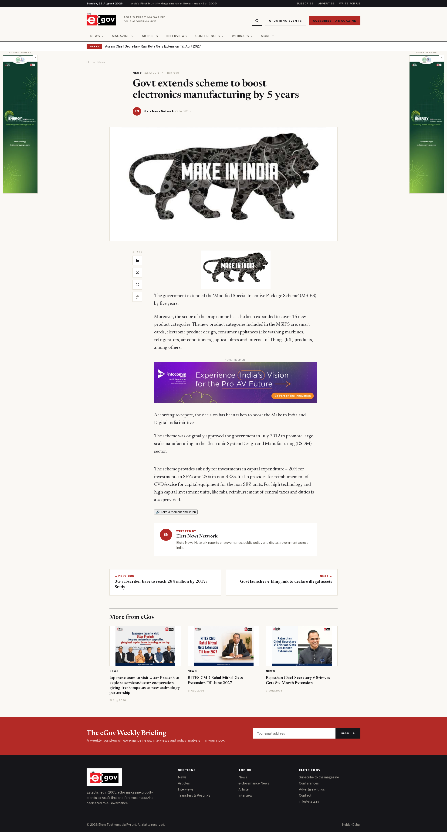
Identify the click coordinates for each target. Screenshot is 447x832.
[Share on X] (137, 272)
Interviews (176, 36)
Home (91, 62)
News (95, 36)
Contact (305, 795)
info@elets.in (309, 801)
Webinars (240, 36)
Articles (150, 36)
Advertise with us (312, 789)
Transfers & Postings (194, 795)
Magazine (121, 36)
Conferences (207, 36)
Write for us (349, 3)
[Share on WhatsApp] (137, 285)
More (266, 36)
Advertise (326, 3)
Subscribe (305, 3)
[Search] (257, 21)
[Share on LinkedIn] (137, 260)
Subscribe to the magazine (319, 777)
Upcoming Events (285, 20)
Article (243, 789)
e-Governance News (253, 783)
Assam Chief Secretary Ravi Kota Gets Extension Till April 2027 (153, 46)
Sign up (348, 733)
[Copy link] (137, 297)
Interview (245, 795)
